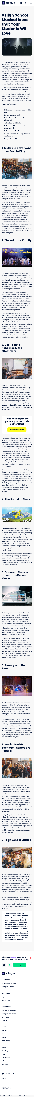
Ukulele (4, 1031)
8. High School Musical (12, 139)
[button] (30, 3)
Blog (3, 1054)
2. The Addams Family (12, 115)
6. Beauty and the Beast (13, 131)
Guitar (4, 1037)
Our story (5, 1051)
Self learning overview (9, 1010)
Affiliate (4, 1020)
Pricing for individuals (9, 1014)
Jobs (3, 1061)
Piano (3, 1034)
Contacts (5, 1064)
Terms (4, 1082)
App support (6, 1017)
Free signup (20, 965)
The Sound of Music (9, 528)
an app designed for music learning (15, 405)
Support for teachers (9, 997)
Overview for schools (9, 983)
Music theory (6, 1041)
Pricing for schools (8, 987)
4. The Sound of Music (12, 123)
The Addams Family (22, 282)
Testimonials (6, 1057)
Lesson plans (6, 1000)
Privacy (4, 1078)
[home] (8, 3)
